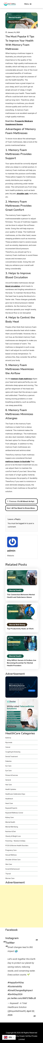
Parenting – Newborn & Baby (15, 841)
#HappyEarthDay (16, 982)
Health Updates (10, 789)
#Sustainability (15, 986)
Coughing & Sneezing (12, 752)
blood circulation (12, 286)
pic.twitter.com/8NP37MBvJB (22, 998)
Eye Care (8, 770)
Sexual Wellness (11, 855)
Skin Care (8, 864)
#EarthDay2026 (15, 994)
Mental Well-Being (16, 22)
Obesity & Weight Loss (13, 836)
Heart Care (9, 803)
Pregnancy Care (11, 850)
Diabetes (8, 761)
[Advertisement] (21, 906)
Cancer (7, 747)
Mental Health (15, 17)
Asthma (8, 738)
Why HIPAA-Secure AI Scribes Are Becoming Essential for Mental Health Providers (21, 663)
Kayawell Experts (11, 808)
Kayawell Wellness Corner (14, 813)
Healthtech (9, 799)
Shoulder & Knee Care (13, 859)
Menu (26, 4)
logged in (22, 523)
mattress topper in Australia (17, 461)
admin (11, 551)
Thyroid (8, 874)
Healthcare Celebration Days (15, 794)
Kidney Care (9, 817)
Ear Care (8, 766)
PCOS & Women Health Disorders (16, 845)
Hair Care (8, 785)
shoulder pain (22, 193)
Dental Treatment (11, 756)
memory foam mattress (21, 379)
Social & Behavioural (12, 869)
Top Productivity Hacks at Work (20, 629)
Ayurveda (8, 742)
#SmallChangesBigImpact (20, 990)
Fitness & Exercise (11, 775)
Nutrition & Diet (10, 831)
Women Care (9, 878)
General (8, 780)
